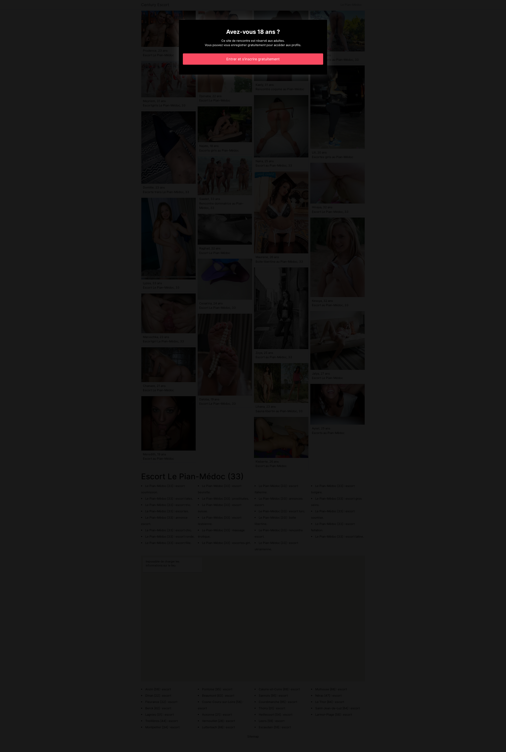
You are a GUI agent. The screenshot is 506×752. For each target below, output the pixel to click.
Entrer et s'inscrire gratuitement (253, 59)
